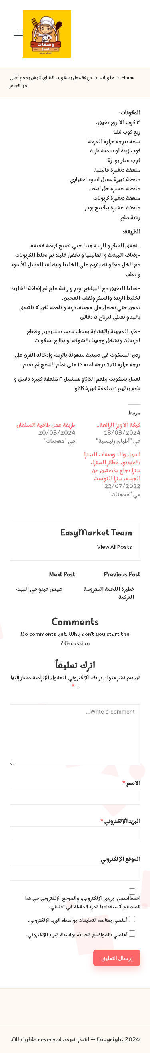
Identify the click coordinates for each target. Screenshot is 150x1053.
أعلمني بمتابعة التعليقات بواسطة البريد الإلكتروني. (78, 921)
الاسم (131, 783)
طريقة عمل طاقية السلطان (45, 425)
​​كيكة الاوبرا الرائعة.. (118, 425)
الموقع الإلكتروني (120, 859)
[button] (114, 547)
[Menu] (19, 34)
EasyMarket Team (96, 533)
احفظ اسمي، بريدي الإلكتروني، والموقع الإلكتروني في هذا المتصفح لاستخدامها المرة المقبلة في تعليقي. (82, 903)
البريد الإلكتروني (120, 821)
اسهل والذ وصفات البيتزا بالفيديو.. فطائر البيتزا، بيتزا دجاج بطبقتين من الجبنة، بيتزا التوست (112, 467)
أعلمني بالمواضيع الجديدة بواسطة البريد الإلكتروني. (77, 935)
